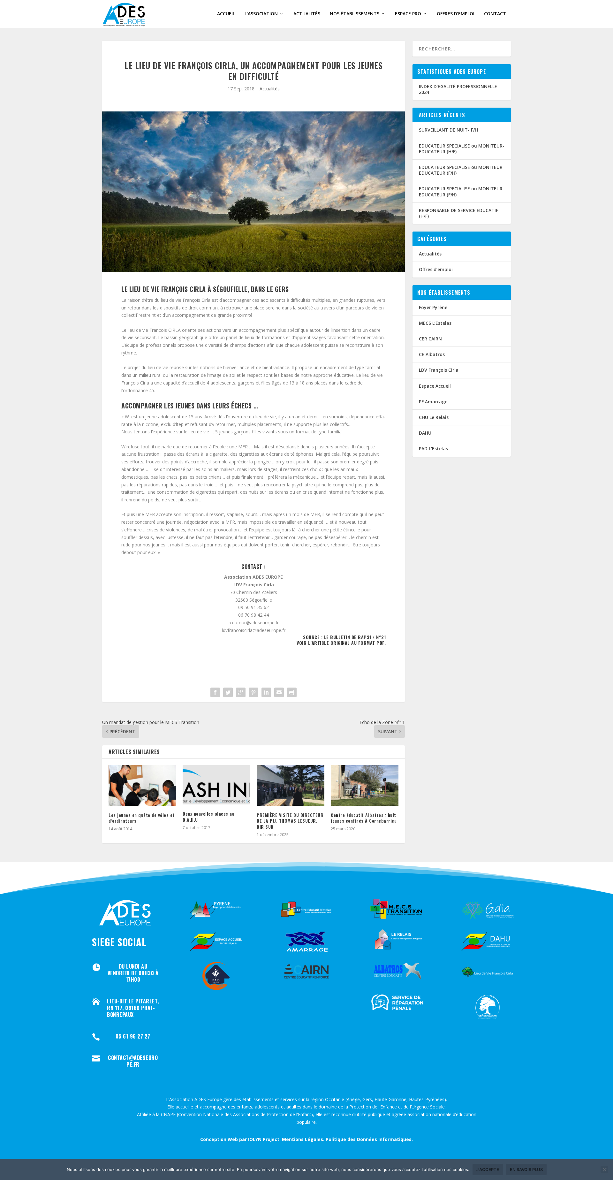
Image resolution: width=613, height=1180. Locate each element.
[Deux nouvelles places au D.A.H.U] (216, 784)
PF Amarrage (433, 402)
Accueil (226, 14)
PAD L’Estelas (433, 448)
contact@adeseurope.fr (133, 1061)
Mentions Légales (302, 1139)
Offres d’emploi (455, 14)
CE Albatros (432, 354)
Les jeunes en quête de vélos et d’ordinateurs (142, 817)
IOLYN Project (263, 1139)
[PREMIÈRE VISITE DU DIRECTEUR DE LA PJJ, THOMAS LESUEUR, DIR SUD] (290, 785)
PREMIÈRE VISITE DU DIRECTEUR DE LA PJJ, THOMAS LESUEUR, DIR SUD (290, 820)
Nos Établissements (354, 14)
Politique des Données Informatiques (369, 1139)
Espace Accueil (435, 386)
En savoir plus (526, 1169)
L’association (261, 14)
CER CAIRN (430, 339)
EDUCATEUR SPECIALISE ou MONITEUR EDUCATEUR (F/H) (461, 170)
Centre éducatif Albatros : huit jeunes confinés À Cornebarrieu (364, 817)
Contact (495, 14)
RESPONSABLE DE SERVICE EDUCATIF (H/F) (458, 213)
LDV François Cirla (438, 370)
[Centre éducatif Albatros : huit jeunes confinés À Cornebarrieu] (364, 785)
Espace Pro (408, 14)
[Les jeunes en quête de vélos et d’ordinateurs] (142, 785)
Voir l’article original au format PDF (340, 642)
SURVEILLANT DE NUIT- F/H (448, 130)
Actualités (306, 14)
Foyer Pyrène (433, 307)
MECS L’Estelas (435, 323)
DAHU (425, 433)
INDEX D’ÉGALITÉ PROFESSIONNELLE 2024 (458, 89)
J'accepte (487, 1169)
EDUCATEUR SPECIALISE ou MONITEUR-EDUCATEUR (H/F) (461, 149)
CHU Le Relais (434, 417)
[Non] (604, 1169)
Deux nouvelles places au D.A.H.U (208, 816)
